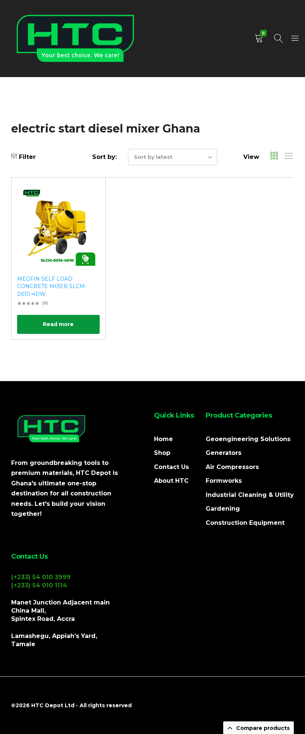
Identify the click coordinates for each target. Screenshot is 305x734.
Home (163, 439)
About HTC (171, 480)
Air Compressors (232, 466)
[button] (90, 213)
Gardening (223, 508)
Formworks (224, 480)
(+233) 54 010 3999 (41, 577)
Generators (223, 452)
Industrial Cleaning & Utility (250, 494)
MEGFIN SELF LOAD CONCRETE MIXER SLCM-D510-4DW (52, 286)
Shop (162, 452)
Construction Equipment (245, 522)
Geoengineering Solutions (248, 439)
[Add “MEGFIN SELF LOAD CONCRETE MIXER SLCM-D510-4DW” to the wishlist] (90, 194)
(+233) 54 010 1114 (39, 585)
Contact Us (171, 466)
